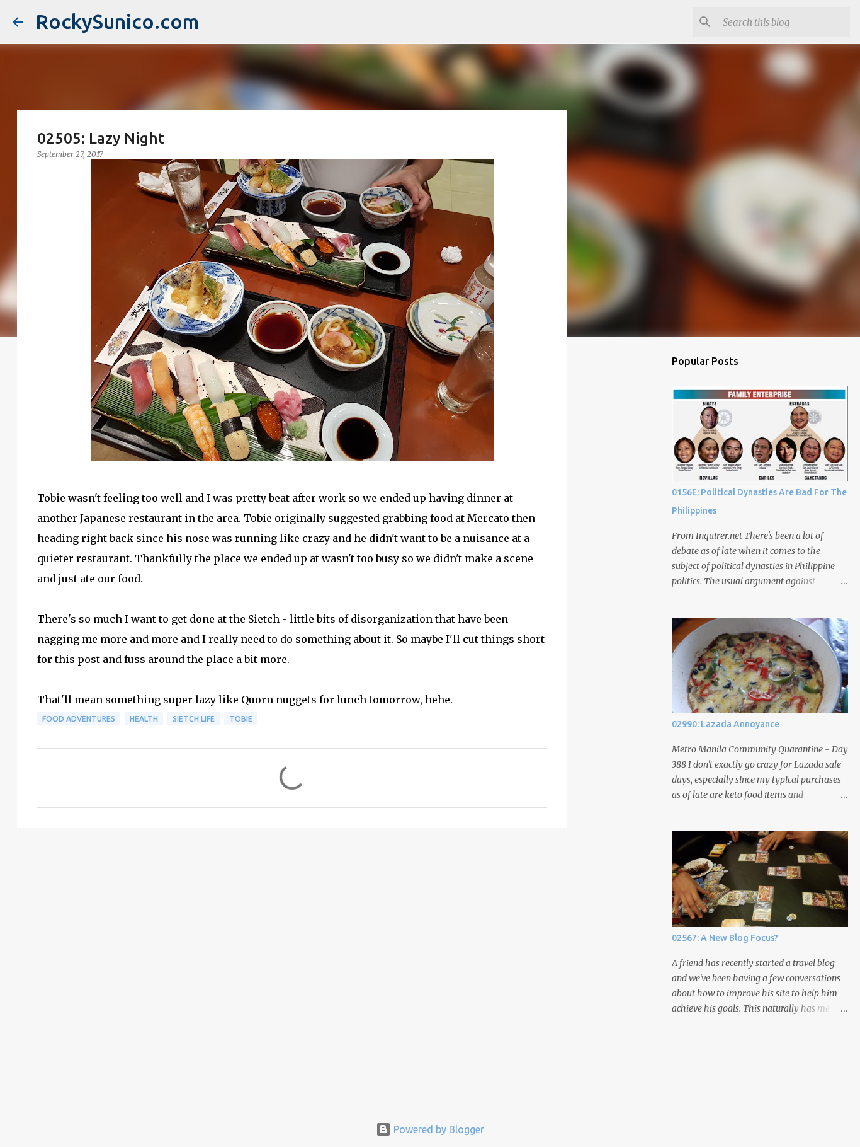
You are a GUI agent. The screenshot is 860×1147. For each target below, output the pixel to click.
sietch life (194, 719)
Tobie (240, 719)
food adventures (78, 719)
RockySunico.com (117, 21)
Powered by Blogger (437, 1129)
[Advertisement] (292, 935)
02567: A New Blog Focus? (725, 938)
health (144, 719)
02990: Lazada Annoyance (725, 724)
